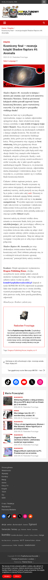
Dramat (25, 524)
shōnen (38, 540)
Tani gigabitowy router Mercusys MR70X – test (25, 370)
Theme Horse (27, 562)
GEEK (4, 498)
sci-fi (35, 350)
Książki (4, 489)
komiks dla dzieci (17, 535)
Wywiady (5, 474)
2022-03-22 (7, 57)
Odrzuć (17, 576)
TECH (4, 492)
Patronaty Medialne (9, 510)
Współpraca (6, 507)
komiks (6, 534)
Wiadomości (18, 397)
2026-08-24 (18, 456)
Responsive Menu (44, 2)
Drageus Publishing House (17, 350)
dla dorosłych (17, 524)
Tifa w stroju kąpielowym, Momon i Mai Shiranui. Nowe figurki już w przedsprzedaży (29, 426)
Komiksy (5, 477)
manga (41, 535)
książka (29, 350)
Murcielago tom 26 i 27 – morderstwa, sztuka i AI (25, 414)
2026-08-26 (18, 407)
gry (19, 529)
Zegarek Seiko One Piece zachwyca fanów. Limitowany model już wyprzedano (27, 439)
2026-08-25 (18, 418)
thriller (15, 545)
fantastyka (6, 529)
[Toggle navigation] (5, 22)
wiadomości (30, 545)
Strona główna (7, 467)
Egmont (33, 524)
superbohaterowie (7, 545)
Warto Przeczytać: (14, 393)
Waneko (21, 545)
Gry (3, 495)
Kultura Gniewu (34, 535)
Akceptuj (6, 576)
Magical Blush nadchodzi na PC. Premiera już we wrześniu (28, 452)
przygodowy (15, 540)
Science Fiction (30, 540)
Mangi (4, 480)
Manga (16, 411)
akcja (4, 524)
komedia (34, 529)
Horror (29, 529)
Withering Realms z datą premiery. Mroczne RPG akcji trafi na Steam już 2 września (29, 402)
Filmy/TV (5, 486)
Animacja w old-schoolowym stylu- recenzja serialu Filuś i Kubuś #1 (25, 362)
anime (9, 525)
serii (30, 193)
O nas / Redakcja (8, 504)
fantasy (14, 529)
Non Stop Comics (6, 540)
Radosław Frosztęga (20, 57)
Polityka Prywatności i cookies (23, 559)
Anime (4, 483)
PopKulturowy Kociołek (29, 556)
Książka (6, 42)
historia (23, 529)
